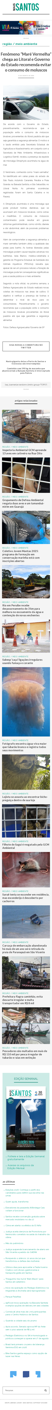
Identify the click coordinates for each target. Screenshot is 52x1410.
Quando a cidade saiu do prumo (21, 1321)
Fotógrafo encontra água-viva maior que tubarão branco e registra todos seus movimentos (24, 747)
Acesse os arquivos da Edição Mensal (20, 1167)
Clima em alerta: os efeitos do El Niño (23, 1225)
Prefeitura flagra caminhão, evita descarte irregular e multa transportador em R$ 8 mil (22, 1000)
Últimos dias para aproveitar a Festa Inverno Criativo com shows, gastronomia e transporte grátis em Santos (27, 1270)
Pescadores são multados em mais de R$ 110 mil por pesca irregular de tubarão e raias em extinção (24, 1054)
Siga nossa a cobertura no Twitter (26, 346)
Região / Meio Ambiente (15, 447)
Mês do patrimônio (14, 1243)
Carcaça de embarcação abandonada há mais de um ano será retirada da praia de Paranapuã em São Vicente (24, 949)
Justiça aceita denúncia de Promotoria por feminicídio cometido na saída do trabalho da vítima (28, 1234)
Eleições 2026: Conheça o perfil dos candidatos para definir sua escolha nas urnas (25, 1193)
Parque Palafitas (13, 1297)
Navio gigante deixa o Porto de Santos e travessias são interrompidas (26, 362)
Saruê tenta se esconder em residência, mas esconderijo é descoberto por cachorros (25, 898)
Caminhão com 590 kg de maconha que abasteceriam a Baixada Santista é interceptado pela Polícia (26, 370)
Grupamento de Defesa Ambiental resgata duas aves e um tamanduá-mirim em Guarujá (23, 503)
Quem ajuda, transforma (17, 1202)
